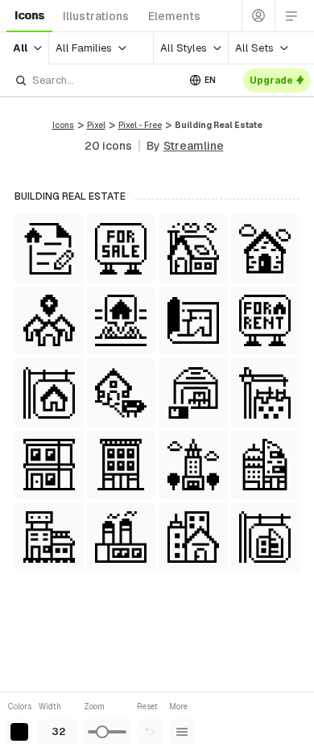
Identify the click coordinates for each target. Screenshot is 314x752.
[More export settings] (182, 732)
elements (174, 16)
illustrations (96, 16)
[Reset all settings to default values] (150, 732)
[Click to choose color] (19, 732)
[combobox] (95, 80)
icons (29, 15)
